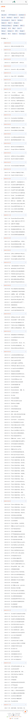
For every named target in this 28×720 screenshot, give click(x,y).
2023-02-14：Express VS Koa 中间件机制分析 (15, 571)
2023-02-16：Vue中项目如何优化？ (12, 528)
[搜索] (26, 2)
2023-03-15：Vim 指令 (9, 395)
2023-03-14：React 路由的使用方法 (12, 435)
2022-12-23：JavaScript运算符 (11, 669)
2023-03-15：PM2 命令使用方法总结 (13, 400)
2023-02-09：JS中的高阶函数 (11, 582)
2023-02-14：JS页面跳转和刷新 (12, 569)
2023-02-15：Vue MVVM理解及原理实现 (14, 561)
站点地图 (16, 718)
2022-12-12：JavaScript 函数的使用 (13, 696)
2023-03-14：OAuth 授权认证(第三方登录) (14, 425)
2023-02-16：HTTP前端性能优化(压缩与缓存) (15, 534)
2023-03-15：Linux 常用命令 (11, 406)
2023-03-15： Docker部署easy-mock (13, 379)
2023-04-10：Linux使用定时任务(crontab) (14, 337)
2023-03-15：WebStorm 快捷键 (11, 403)
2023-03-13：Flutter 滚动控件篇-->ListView (14, 468)
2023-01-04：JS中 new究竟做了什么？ (13, 656)
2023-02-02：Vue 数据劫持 (10, 604)
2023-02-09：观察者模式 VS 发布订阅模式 (14, 580)
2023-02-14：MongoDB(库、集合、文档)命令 (15, 566)
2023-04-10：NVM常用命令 (11, 340)
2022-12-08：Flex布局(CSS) (11, 701)
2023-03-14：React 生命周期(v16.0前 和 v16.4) (15, 430)
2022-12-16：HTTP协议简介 (11, 685)
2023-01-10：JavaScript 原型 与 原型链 (13, 640)
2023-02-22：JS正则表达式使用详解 (13, 515)
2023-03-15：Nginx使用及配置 (11, 387)
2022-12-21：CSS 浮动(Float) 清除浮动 (13, 674)
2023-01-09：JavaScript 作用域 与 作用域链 (14, 643)
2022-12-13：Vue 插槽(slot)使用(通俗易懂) (14, 693)
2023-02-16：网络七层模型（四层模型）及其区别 (16, 536)
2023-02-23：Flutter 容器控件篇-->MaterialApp (15, 512)
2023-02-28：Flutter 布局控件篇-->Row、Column (16, 504)
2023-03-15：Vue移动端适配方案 (12, 384)
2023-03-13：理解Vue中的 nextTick (12, 449)
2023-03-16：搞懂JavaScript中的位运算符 (14, 357)
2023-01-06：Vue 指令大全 (10, 648)
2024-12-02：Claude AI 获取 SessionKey (14, 85)
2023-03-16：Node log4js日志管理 (12, 360)
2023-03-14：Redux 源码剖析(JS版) (13, 427)
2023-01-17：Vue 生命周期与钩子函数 (13, 627)
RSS (12, 718)
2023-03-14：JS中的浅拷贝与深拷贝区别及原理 (15, 443)
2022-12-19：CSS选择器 (10, 679)
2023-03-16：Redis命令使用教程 (12, 371)
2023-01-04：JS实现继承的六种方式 (13, 654)
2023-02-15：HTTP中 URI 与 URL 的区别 (14, 553)
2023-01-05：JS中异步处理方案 (12, 651)
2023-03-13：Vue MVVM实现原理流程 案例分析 (15, 452)
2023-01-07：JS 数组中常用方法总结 (13, 646)
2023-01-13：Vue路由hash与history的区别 (14, 632)
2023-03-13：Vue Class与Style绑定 (12, 446)
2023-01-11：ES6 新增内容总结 (12, 638)
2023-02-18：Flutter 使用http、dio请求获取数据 (15, 523)
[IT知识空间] (13, 2)
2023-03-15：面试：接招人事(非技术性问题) (14, 414)
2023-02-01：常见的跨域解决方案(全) (13, 606)
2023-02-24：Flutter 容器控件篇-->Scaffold (14, 510)
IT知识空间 (17, 713)
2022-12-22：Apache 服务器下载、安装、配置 (15, 671)
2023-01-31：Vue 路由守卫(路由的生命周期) (14, 613)
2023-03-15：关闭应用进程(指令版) (12, 408)
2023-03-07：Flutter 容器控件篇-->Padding (14, 484)
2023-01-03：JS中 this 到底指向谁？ (13, 659)
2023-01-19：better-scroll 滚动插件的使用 (14, 621)
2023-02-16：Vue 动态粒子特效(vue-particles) (15, 542)
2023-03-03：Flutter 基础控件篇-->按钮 (13, 492)
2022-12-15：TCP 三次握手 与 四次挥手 (13, 687)
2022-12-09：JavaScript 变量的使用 (13, 698)
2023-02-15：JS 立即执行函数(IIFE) (13, 558)
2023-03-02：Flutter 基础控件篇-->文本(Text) (15, 495)
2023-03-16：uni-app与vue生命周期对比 (14, 368)
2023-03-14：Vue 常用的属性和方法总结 (14, 422)
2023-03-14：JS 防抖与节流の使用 (12, 417)
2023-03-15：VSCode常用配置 (11, 398)
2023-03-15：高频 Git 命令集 (11, 411)
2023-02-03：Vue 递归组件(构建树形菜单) (14, 601)
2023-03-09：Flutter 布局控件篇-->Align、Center (16, 476)
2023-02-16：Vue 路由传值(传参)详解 (13, 539)
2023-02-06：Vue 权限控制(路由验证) (13, 596)
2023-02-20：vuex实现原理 (10, 520)
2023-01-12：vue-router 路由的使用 (13, 635)
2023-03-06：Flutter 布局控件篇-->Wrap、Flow (15, 487)
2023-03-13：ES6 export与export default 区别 (15, 454)
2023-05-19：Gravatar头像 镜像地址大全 (14, 322)
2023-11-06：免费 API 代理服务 (12, 223)
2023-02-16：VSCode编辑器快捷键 (12, 531)
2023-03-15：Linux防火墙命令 (11, 392)
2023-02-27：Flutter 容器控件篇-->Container (15, 507)
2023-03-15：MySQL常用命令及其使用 (13, 382)
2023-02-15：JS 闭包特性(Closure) (12, 555)
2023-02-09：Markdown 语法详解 (12, 588)
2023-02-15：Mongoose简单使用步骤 (13, 547)
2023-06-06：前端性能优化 (10, 305)
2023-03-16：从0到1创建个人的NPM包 (13, 363)
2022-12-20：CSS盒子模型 (10, 677)
